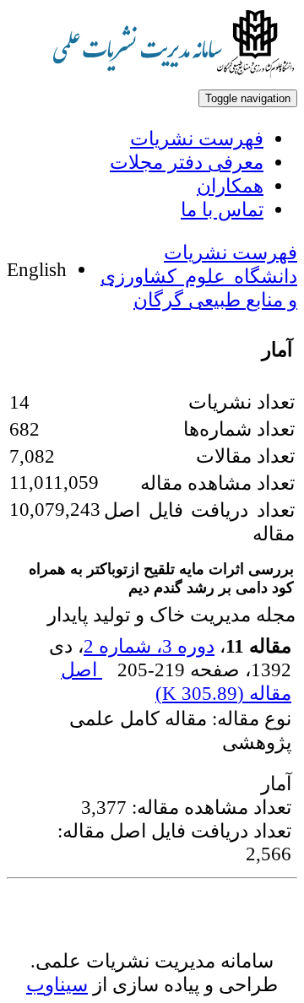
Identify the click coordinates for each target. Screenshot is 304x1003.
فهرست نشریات (196, 138)
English (37, 269)
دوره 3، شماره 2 (149, 646)
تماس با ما (222, 209)
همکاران (230, 186)
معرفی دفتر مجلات (186, 162)
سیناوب (57, 984)
